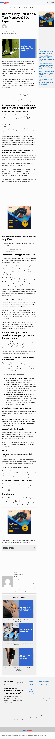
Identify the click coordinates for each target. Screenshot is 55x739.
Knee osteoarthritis (7, 155)
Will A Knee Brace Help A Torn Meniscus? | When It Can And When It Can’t (18, 668)
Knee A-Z (44, 684)
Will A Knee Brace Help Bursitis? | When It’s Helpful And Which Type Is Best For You (18, 643)
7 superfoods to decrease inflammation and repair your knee (46, 51)
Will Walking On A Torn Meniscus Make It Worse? (18, 619)
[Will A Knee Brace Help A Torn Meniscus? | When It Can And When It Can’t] (18, 657)
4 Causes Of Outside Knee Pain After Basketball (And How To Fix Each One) (46, 58)
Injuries (7, 7)
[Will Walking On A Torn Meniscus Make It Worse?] (18, 609)
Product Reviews (44, 681)
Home (3, 7)
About (31, 684)
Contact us (31, 687)
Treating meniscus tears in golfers (15, 99)
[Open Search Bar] (48, 2)
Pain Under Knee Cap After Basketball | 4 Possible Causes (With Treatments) (46, 81)
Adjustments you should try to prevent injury (18, 101)
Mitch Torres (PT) (11, 31)
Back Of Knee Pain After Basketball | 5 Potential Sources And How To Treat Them (46, 74)
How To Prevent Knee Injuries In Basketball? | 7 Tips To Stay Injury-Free (46, 66)
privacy (7, 710)
